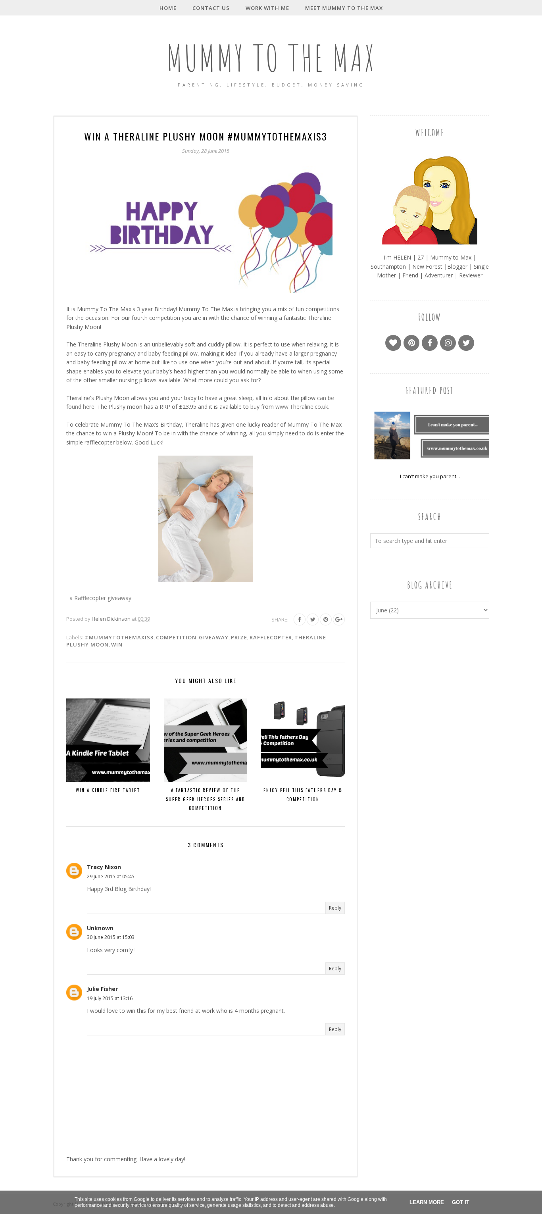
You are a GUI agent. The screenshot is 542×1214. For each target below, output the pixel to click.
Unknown (100, 928)
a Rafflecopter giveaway (100, 598)
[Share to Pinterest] (325, 619)
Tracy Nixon (104, 867)
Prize (239, 637)
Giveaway (214, 637)
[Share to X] (312, 619)
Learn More (426, 1202)
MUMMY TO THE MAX (271, 57)
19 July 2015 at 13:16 (110, 998)
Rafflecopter (271, 637)
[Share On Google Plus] (338, 619)
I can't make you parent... (430, 476)
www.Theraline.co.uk (301, 406)
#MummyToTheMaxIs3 (119, 637)
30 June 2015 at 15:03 (111, 937)
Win (117, 644)
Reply (335, 907)
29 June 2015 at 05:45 (111, 876)
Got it (460, 1202)
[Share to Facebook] (299, 619)
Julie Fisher (102, 989)
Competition (176, 637)
